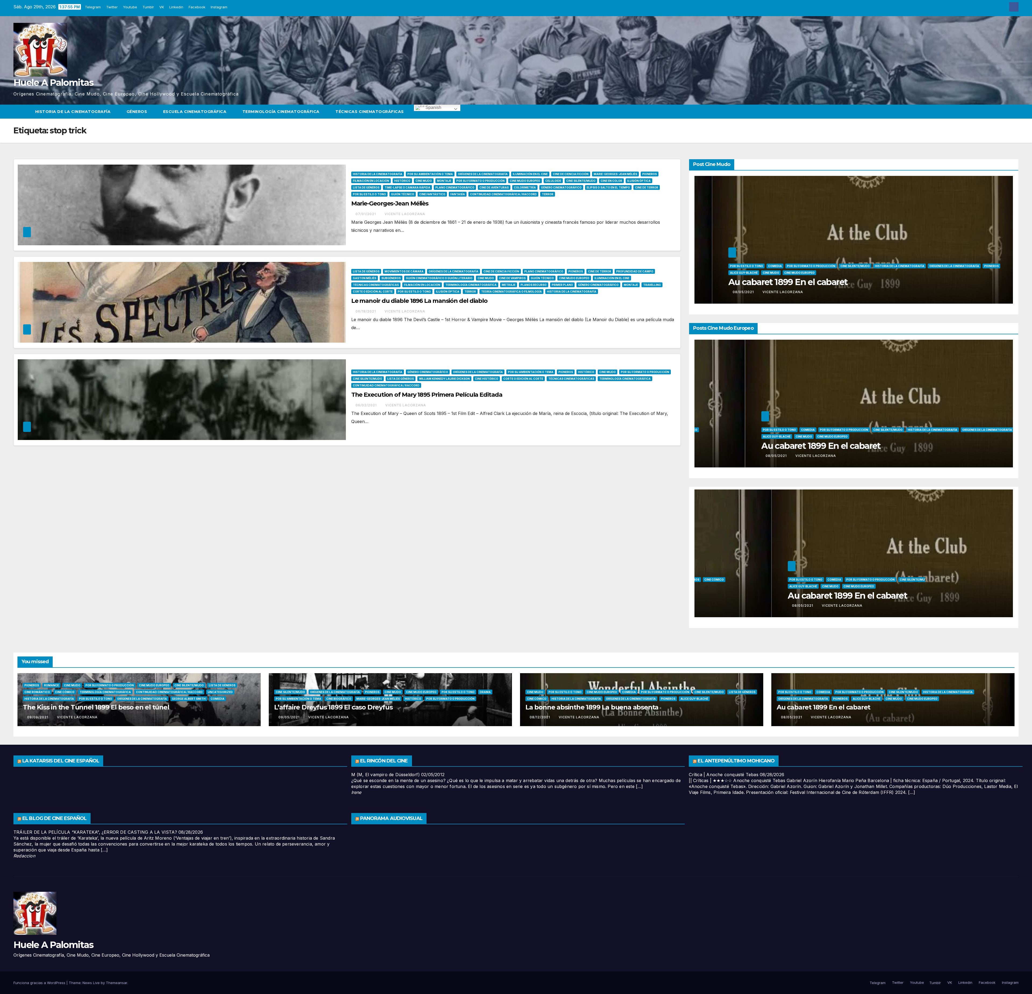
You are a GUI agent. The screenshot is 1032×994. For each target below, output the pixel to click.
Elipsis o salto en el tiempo (608, 187)
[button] (1014, 111)
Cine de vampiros (512, 278)
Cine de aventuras (494, 187)
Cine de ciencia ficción (571, 174)
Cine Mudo (423, 180)
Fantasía (457, 194)
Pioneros (649, 174)
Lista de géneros (366, 187)
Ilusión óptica (639, 180)
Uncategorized (720, 266)
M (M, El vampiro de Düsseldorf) (385, 774)
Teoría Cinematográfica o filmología (511, 291)
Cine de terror (646, 187)
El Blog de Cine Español (54, 818)
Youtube (131, 7)
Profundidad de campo (634, 271)
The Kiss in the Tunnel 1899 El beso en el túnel (96, 707)
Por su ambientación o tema (430, 174)
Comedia (217, 698)
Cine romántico (809, 259)
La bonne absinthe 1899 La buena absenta (591, 707)
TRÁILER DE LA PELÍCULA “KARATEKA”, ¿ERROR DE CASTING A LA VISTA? (95, 832)
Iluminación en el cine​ (530, 174)
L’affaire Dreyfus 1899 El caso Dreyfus (333, 707)
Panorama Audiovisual (391, 818)
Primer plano (562, 284)
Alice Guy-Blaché (855, 425)
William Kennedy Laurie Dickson (444, 378)
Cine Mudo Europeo (525, 180)
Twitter (112, 7)
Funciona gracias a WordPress (39, 983)
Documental (817, 418)
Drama (485, 692)
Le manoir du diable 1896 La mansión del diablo (419, 300)
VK (162, 7)
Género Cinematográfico (561, 187)
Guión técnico (402, 194)
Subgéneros (391, 278)
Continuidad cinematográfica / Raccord (503, 194)
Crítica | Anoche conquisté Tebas (723, 774)
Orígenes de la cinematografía (483, 174)
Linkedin (177, 7)
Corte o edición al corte (373, 291)
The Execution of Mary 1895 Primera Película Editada (426, 394)
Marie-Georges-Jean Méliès (615, 174)
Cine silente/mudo (581, 180)
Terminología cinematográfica (281, 111)
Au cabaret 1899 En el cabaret (823, 707)
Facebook (197, 7)
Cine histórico (486, 378)
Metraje (508, 284)
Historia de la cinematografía (73, 111)
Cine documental (967, 418)
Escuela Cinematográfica (195, 111)
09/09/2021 (38, 717)
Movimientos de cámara (404, 271)
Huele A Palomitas (53, 82)
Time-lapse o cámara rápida (407, 187)
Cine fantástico (432, 194)
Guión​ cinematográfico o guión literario (439, 278)
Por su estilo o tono (369, 194)
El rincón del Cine (384, 761)
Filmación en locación (371, 180)
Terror (547, 194)
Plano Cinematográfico (454, 187)
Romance (51, 685)
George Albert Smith (189, 698)
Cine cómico (836, 259)
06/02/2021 (367, 405)
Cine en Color (611, 180)
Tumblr (149, 7)
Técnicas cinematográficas (370, 111)
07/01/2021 (366, 214)
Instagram (219, 7)
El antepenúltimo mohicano (736, 761)
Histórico (402, 180)
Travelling (652, 284)
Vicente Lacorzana (405, 214)
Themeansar (116, 983)
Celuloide (553, 180)
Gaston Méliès (364, 278)
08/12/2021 (540, 717)
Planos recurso (534, 284)
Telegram (93, 7)
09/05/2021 (912, 292)
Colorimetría (525, 187)
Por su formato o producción (480, 180)
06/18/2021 (366, 311)
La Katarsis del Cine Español (60, 761)
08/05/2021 (726, 456)
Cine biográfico (910, 272)
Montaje (444, 180)
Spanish (432, 107)
